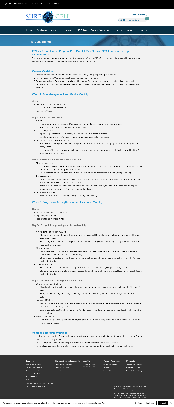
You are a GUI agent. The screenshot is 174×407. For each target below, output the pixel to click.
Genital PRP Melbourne (34, 377)
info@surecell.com (66, 365)
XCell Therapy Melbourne (34, 371)
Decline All (150, 403)
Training (106, 368)
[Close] (170, 403)
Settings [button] (138, 403)
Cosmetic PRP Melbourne (34, 368)
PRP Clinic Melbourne (33, 365)
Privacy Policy (100, 403)
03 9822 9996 (65, 368)
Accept (163, 403)
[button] (55, 30)
